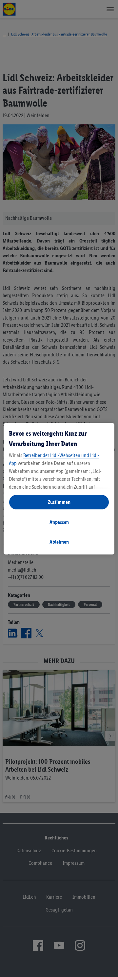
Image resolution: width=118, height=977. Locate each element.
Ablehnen (59, 542)
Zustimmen (59, 502)
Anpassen (59, 522)
